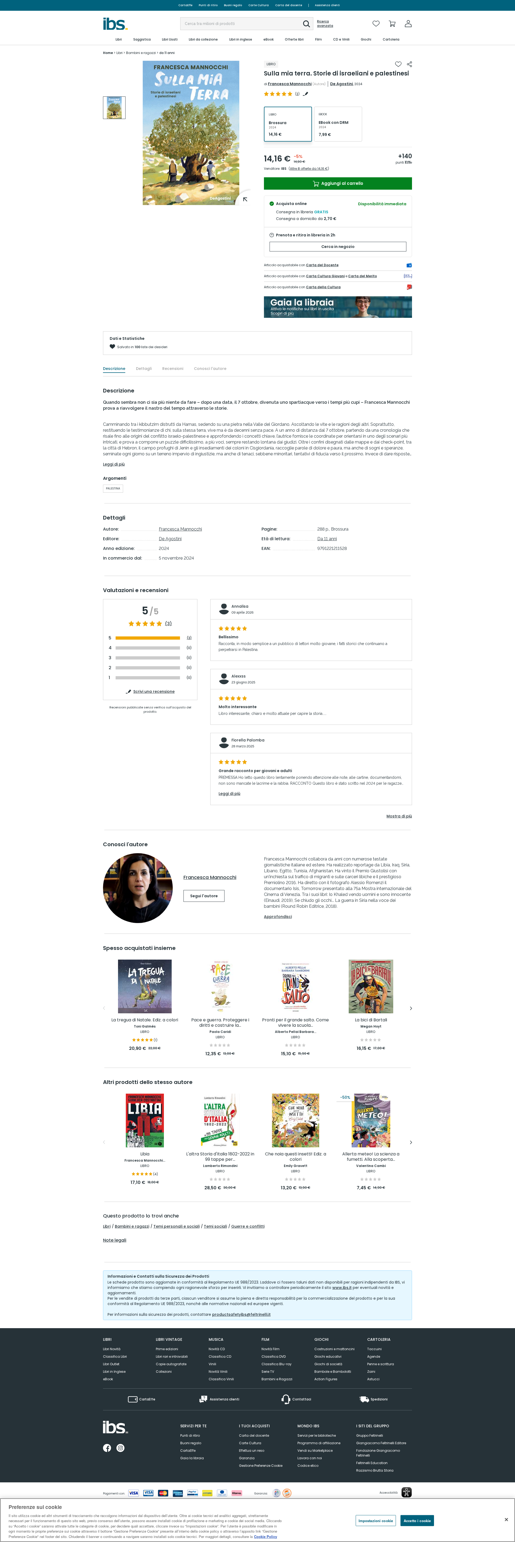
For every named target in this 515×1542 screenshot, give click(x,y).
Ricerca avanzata (325, 23)
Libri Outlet (111, 1364)
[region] (257, 1520)
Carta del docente (288, 5)
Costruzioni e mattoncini (334, 1349)
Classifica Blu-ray (277, 1364)
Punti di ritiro (208, 5)
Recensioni (172, 368)
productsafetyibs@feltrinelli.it (241, 1314)
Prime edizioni (167, 1349)
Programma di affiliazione (318, 1443)
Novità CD (217, 1349)
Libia (144, 1154)
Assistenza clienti (327, 5)
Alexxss (238, 676)
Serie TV (268, 1371)
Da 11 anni (327, 538)
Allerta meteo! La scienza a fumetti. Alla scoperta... (370, 1156)
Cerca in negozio (338, 246)
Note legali (114, 1240)
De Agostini (341, 84)
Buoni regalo (233, 5)
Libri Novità (111, 1349)
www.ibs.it (342, 1287)
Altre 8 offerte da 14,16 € (309, 168)
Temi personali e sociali (176, 1226)
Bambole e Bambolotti (332, 1371)
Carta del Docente (322, 265)
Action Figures (325, 1379)
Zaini (371, 1371)
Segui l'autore (204, 896)
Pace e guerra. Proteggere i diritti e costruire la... (220, 1022)
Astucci (373, 1379)
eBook (108, 1379)
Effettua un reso (251, 1450)
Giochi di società (328, 1364)
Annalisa (239, 606)
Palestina (113, 489)
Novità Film (270, 1349)
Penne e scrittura (380, 1364)
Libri (107, 1226)
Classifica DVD (274, 1356)
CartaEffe (185, 5)
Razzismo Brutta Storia (374, 1470)
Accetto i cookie (417, 1520)
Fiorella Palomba (247, 740)
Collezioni (164, 1371)
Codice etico (307, 1465)
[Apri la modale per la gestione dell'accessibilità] (406, 1492)
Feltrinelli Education (372, 1463)
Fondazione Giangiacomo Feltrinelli (378, 1453)
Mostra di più (399, 816)
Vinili (212, 1364)
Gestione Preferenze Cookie (260, 1465)
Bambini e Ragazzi (277, 1379)
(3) (168, 624)
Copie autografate (171, 1364)
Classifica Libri (115, 1356)
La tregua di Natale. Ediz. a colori (144, 1020)
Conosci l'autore (210, 368)
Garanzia (247, 1458)
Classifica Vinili (221, 1379)
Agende (373, 1356)
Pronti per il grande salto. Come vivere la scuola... (295, 1022)
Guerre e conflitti (247, 1226)
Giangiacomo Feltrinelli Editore (381, 1443)
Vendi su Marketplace (315, 1450)
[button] (306, 24)
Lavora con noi (309, 1458)
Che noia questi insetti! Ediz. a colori (295, 1156)
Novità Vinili (218, 1371)
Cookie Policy (265, 1536)
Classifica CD (220, 1356)
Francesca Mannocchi (290, 84)
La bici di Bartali (371, 1020)
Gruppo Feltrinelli (369, 1435)
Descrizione (114, 368)
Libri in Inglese (114, 1371)
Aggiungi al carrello (341, 183)
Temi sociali (215, 1226)
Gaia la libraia (192, 1458)
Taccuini (374, 1349)
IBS (283, 168)
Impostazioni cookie (376, 1520)
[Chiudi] (506, 1519)
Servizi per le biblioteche (316, 1435)
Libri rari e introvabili (172, 1356)
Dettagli (144, 368)
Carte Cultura (258, 5)
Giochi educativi (327, 1356)
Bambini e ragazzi (132, 1226)
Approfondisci (278, 916)
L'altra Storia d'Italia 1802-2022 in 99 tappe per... (220, 1156)
